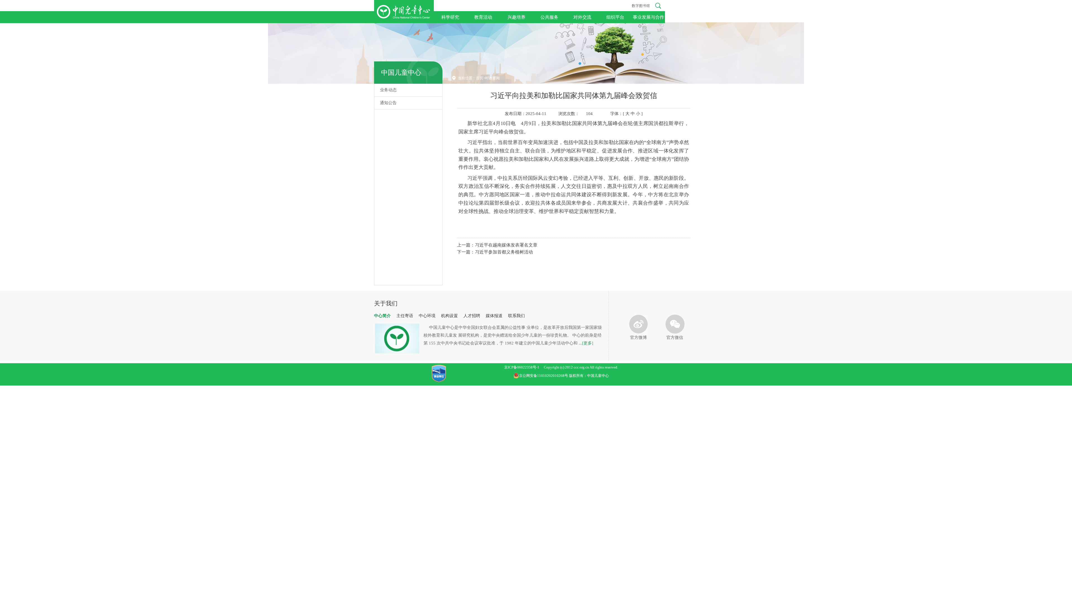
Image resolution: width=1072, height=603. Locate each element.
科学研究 (450, 17)
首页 (479, 78)
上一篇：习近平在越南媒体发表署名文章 (497, 245)
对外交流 (582, 17)
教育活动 (483, 17)
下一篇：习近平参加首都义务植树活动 (495, 252)
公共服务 (549, 17)
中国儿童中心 (401, 72)
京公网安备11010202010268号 (544, 376)
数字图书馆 (641, 6)
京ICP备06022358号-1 (521, 367)
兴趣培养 (516, 17)
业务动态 (388, 90)
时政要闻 (492, 78)
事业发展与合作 (648, 17)
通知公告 (388, 102)
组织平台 (615, 17)
